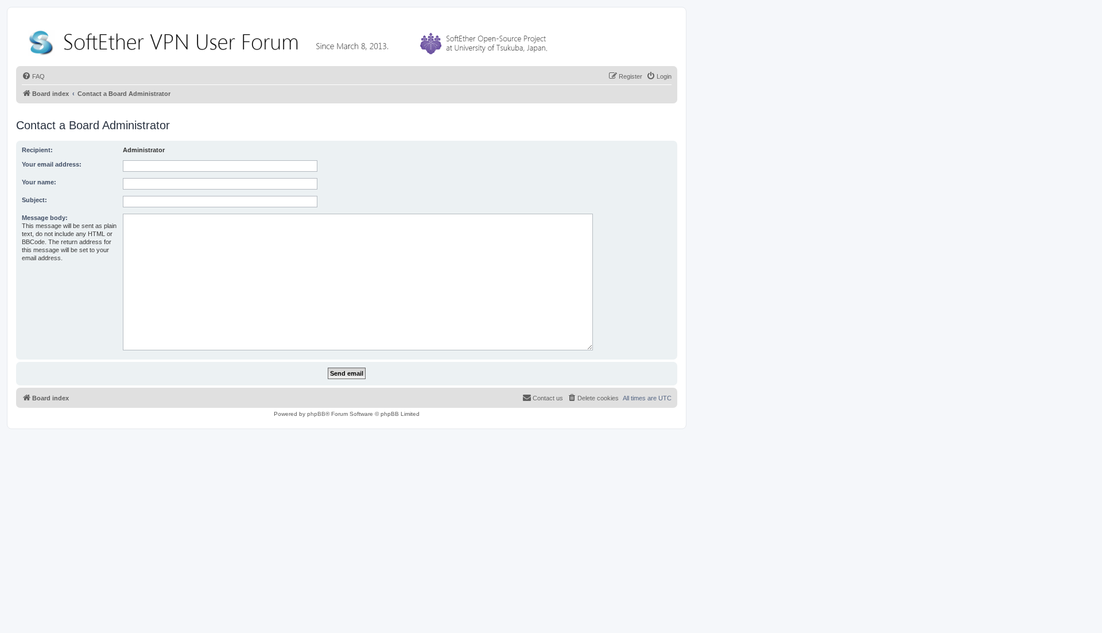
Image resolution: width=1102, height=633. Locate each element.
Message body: (45, 217)
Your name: (39, 182)
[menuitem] (33, 76)
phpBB (316, 414)
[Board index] (290, 40)
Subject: (34, 199)
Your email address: (52, 164)
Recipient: (37, 149)
